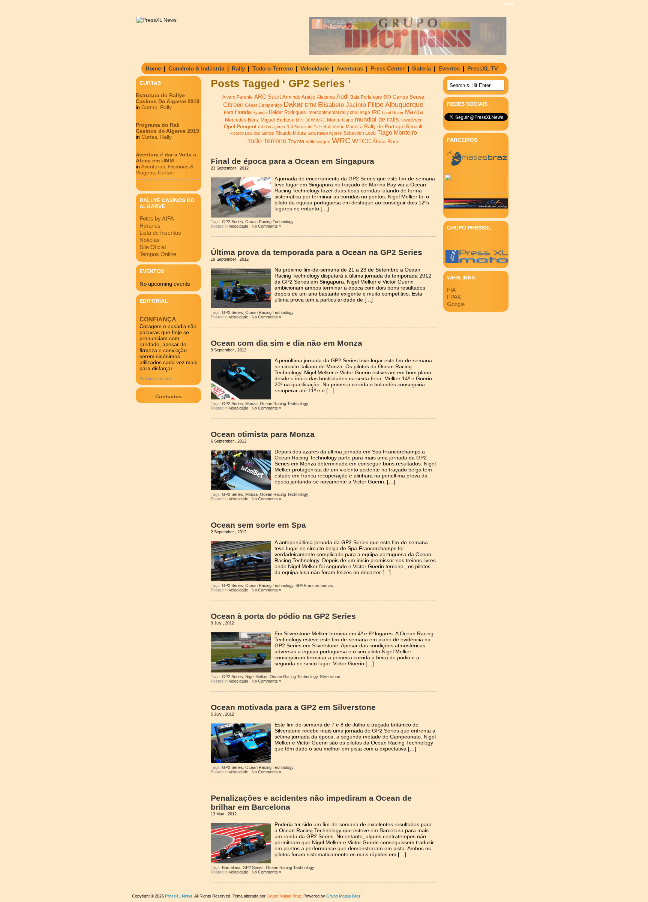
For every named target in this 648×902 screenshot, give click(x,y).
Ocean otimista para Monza (263, 434)
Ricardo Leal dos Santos (252, 133)
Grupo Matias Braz (343, 896)
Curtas (149, 107)
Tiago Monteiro (397, 132)
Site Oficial (153, 247)
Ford (228, 112)
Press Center (387, 68)
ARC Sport (267, 97)
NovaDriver (411, 120)
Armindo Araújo (298, 97)
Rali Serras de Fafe (304, 127)
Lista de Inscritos (160, 233)
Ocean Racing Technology (269, 221)
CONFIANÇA (158, 319)
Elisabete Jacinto (342, 104)
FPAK (454, 297)
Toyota (296, 141)
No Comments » (266, 226)
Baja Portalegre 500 (370, 97)
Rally (238, 68)
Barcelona (231, 867)
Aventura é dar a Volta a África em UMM (166, 158)
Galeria (421, 68)
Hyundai (259, 112)
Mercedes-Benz (242, 120)
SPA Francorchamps (314, 585)
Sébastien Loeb (360, 133)
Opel (229, 126)
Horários (150, 225)
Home (153, 68)
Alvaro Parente (237, 97)
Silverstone (330, 676)
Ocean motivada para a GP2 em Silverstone (293, 707)
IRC (376, 112)
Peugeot (246, 126)
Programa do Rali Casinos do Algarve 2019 (167, 128)
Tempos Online (158, 254)
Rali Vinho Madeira (343, 126)
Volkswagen (318, 141)
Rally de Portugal (384, 126)
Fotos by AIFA (157, 218)
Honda (243, 112)
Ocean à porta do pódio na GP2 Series (283, 616)
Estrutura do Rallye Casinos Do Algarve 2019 (168, 98)
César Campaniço (263, 105)
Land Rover (393, 112)
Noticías (150, 240)
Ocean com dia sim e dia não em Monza (286, 343)
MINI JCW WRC (311, 120)
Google (456, 304)
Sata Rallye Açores (325, 133)
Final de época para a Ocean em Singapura (292, 161)
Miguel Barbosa (277, 120)
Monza (251, 403)
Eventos (449, 68)
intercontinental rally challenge (339, 112)
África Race (386, 141)
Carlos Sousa (408, 97)
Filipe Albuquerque (395, 104)
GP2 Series (232, 221)
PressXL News (178, 896)
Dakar (293, 104)
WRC (341, 140)
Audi (342, 96)
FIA (451, 290)
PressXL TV (482, 68)
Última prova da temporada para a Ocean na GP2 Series (316, 252)
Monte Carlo (340, 120)
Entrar (509, 4)
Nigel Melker (256, 676)
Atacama (326, 97)
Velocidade (314, 68)
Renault (414, 126)
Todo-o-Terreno (272, 68)
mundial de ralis (377, 119)
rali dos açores (271, 127)
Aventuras (349, 68)
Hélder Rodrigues (287, 112)
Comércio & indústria (196, 68)
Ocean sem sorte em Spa (258, 525)
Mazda (414, 112)
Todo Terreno (266, 141)
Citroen (233, 104)
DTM (310, 105)
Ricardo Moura (291, 133)
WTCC (361, 141)
